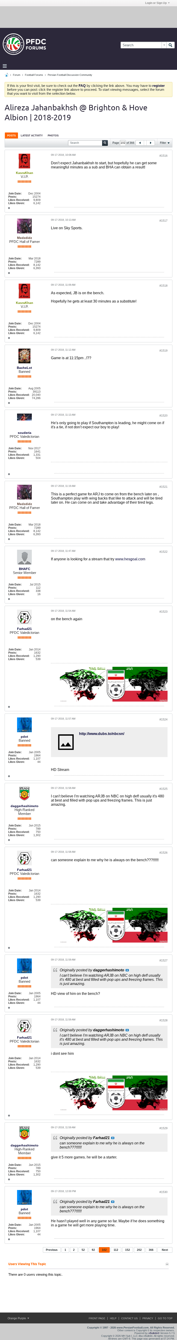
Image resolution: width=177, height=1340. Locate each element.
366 (151, 1250)
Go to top (165, 1318)
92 (93, 1250)
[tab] (11, 135)
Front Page (97, 1318)
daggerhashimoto (24, 806)
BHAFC (24, 569)
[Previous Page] (140, 142)
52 (83, 1250)
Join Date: (15, 193)
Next (165, 1250)
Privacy (147, 1318)
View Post (127, 970)
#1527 (163, 960)
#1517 (163, 220)
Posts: (12, 196)
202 (139, 1250)
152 (127, 1250)
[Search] (170, 45)
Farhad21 (24, 629)
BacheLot (24, 368)
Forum (16, 74)
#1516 (163, 155)
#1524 (163, 719)
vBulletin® (153, 1333)
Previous (52, 1250)
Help (113, 1318)
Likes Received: (19, 200)
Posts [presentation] (11, 135)
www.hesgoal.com (130, 559)
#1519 (163, 350)
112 (116, 1250)
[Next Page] (150, 142)
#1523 (163, 611)
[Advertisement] (88, 16)
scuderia (24, 433)
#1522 (163, 551)
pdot (24, 736)
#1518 (163, 285)
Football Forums (34, 74)
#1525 (163, 788)
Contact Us (129, 1318)
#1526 (163, 852)
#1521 (163, 486)
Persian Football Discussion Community (70, 74)
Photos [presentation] (53, 135)
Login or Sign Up (156, 3)
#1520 (163, 415)
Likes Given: (16, 203)
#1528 (163, 1020)
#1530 (163, 1192)
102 (104, 1250)
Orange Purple (17, 1318)
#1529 (163, 1128)
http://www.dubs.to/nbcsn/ (101, 734)
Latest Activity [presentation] (32, 135)
